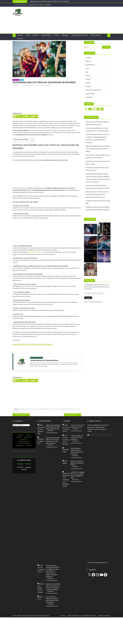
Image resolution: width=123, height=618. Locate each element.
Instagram (28, 467)
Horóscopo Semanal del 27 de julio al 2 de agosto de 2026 (98, 163)
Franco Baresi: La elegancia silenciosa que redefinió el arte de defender (98, 156)
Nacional (20, 35)
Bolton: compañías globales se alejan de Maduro (77, 463)
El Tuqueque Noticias (27, 85)
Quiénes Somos (33, 5)
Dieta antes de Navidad (22, 415)
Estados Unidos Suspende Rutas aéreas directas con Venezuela (77, 451)
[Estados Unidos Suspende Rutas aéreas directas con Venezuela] (66, 450)
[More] (36, 116)
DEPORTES (24, 439)
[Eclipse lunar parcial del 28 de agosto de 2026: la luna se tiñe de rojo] (103, 255)
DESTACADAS (20, 445)
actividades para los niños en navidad (28, 409)
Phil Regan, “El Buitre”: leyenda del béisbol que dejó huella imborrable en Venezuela (98, 208)
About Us (20, 464)
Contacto (41, 5)
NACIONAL (20, 435)
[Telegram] (25, 116)
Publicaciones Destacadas (79, 35)
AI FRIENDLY (48, 5)
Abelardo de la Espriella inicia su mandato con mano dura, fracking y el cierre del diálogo (98, 148)
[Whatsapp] (21, 116)
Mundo (28, 35)
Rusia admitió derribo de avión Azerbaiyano (73, 415)
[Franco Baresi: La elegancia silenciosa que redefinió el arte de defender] (90, 269)
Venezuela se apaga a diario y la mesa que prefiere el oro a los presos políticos (97, 129)
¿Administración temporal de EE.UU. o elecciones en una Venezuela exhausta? (97, 187)
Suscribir (88, 298)
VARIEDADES (28, 437)
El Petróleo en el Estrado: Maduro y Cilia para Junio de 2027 (97, 169)
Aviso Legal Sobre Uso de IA (88, 615)
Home (87, 68)
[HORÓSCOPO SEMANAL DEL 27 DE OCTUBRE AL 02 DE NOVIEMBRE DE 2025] (66, 479)
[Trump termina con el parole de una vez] (66, 428)
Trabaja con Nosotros (104, 615)
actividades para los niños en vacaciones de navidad (54, 409)
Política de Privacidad (73, 615)
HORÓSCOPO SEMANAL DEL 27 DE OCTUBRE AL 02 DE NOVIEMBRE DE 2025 (78, 475)
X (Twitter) (20, 467)
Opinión (56, 35)
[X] (18, 116)
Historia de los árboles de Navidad (32, 344)
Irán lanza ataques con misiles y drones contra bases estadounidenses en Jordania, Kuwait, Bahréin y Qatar (97, 194)
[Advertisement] (80, 20)
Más (22, 80)
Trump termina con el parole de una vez (77, 426)
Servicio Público (96, 35)
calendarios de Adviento (35, 252)
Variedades (65, 35)
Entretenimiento (46, 35)
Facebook (24, 469)
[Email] (32, 116)
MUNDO (28, 435)
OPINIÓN (19, 437)
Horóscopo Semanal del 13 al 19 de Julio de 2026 (98, 202)
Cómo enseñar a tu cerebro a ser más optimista (77, 437)
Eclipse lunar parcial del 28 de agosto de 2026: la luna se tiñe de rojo (49, 1)
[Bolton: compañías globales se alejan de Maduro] (66, 462)
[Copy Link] (29, 116)
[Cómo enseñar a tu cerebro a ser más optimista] (66, 440)
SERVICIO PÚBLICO (24, 443)
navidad (71, 409)
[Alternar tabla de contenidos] (31, 139)
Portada (88, 86)
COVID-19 (20, 38)
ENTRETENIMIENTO (24, 441)
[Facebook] (14, 116)
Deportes (36, 35)
